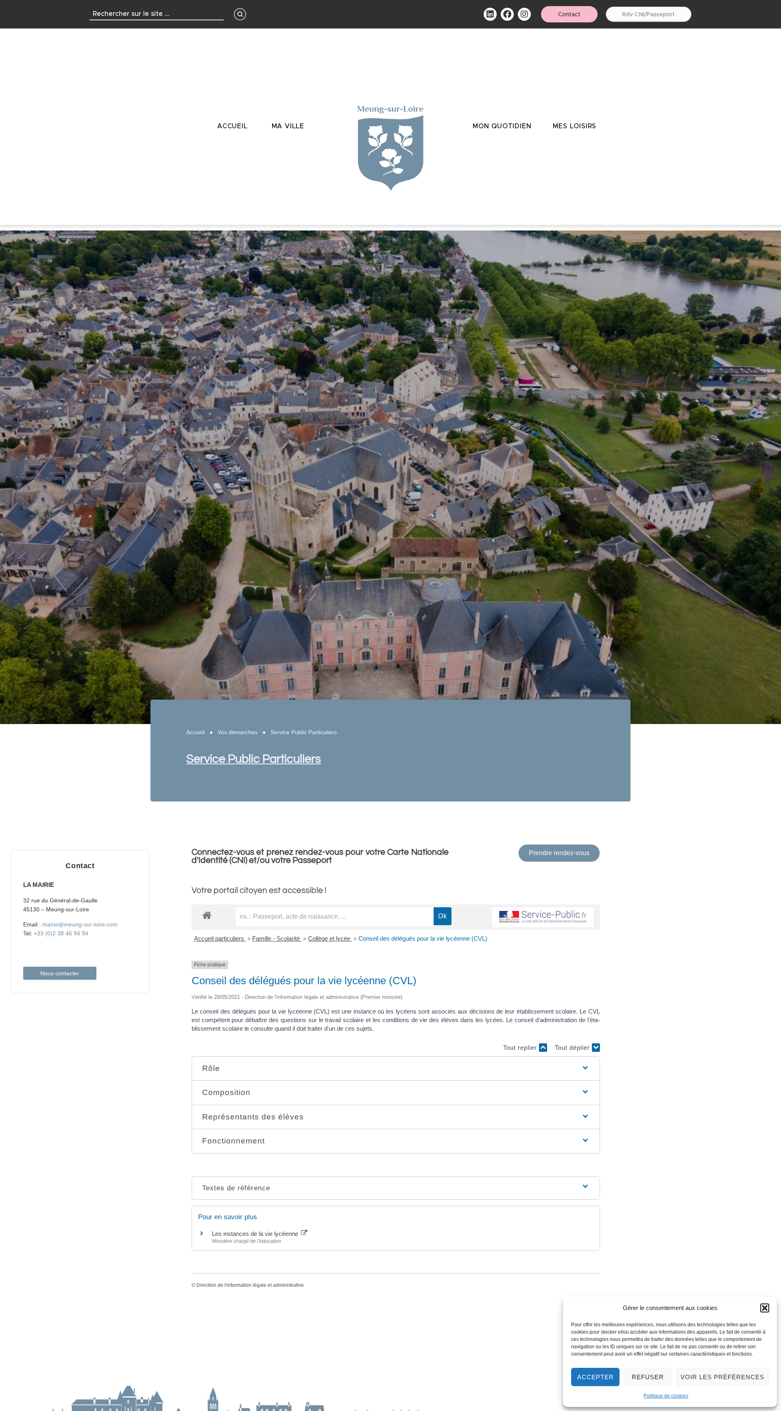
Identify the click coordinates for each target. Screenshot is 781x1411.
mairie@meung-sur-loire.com (80, 924)
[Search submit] (240, 14)
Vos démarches (237, 732)
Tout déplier (573, 1047)
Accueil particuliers (220, 938)
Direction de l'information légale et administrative (250, 1285)
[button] (765, 1308)
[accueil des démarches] (207, 914)
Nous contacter (59, 973)
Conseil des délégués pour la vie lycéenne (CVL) (422, 938)
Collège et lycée (330, 938)
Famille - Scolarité (276, 938)
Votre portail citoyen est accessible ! (259, 890)
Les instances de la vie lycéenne (256, 1233)
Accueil (195, 732)
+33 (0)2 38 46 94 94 (61, 933)
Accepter (595, 1377)
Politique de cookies (666, 1396)
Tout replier (521, 1047)
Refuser (648, 1377)
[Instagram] (524, 14)
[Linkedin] (490, 14)
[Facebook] (507, 14)
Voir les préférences (722, 1377)
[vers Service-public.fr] (543, 917)
